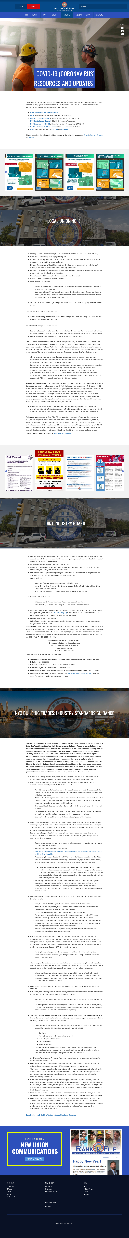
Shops (88, 15)
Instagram (48, 1189)
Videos (9, 1194)
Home (26, 15)
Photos (9, 1192)
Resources (66, 15)
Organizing (99, 15)
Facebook (48, 1186)
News (45, 15)
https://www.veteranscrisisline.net (79, 673)
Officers (9, 1189)
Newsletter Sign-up (51, 1192)
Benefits (55, 15)
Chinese (100, 135)
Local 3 (34, 15)
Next (123, 172)
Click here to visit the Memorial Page (44, 112)
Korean (31, 138)
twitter (122, 30)
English (86, 135)
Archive (86, 1192)
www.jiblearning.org (60, 613)
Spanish (93, 135)
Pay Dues (33, 7)
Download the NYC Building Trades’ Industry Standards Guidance (51, 1115)
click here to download (62, 433)
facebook (122, 27)
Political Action (11, 1197)
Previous (6, 172)
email (122, 33)
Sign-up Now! (34, 1158)
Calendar (79, 15)
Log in (21, 7)
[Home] (64, 7)
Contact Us (10, 1186)
